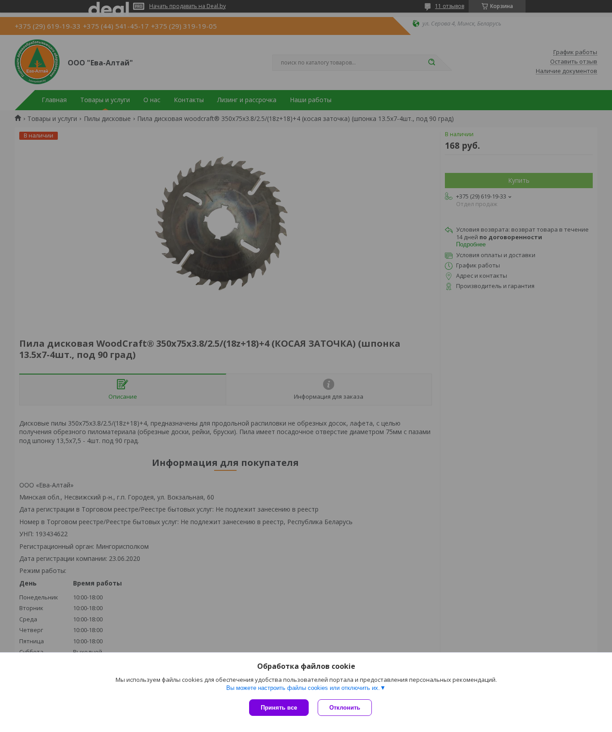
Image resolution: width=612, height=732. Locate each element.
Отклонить (344, 707)
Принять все (279, 707)
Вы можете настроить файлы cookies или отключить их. (303, 688)
